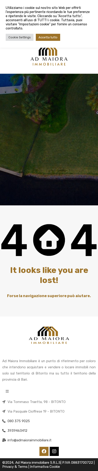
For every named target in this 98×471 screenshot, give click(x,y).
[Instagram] (54, 451)
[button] (7, 391)
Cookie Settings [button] (19, 37)
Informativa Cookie (45, 467)
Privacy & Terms (15, 467)
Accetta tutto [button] (48, 37)
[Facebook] (44, 451)
